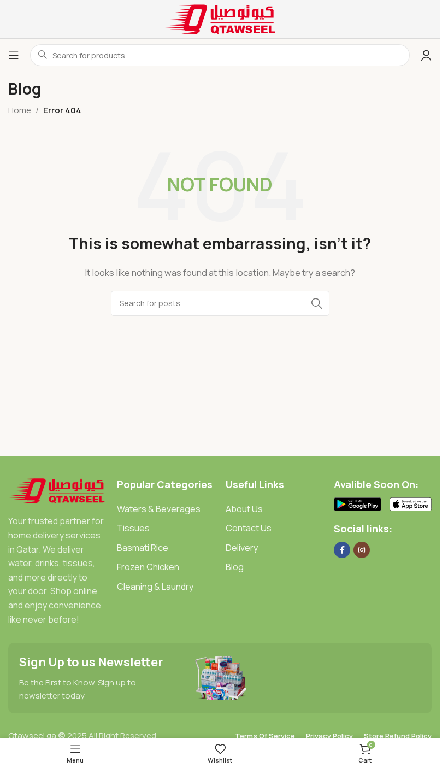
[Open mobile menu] (14, 55)
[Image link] (57, 489)
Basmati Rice (142, 548)
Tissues (133, 528)
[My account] (426, 55)
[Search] (316, 303)
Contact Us (249, 528)
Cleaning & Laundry (155, 587)
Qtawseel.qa (32, 735)
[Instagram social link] (361, 550)
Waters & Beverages (159, 509)
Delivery (242, 548)
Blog (235, 567)
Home (19, 110)
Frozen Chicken (148, 567)
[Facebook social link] (342, 550)
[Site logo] (220, 18)
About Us (244, 509)
